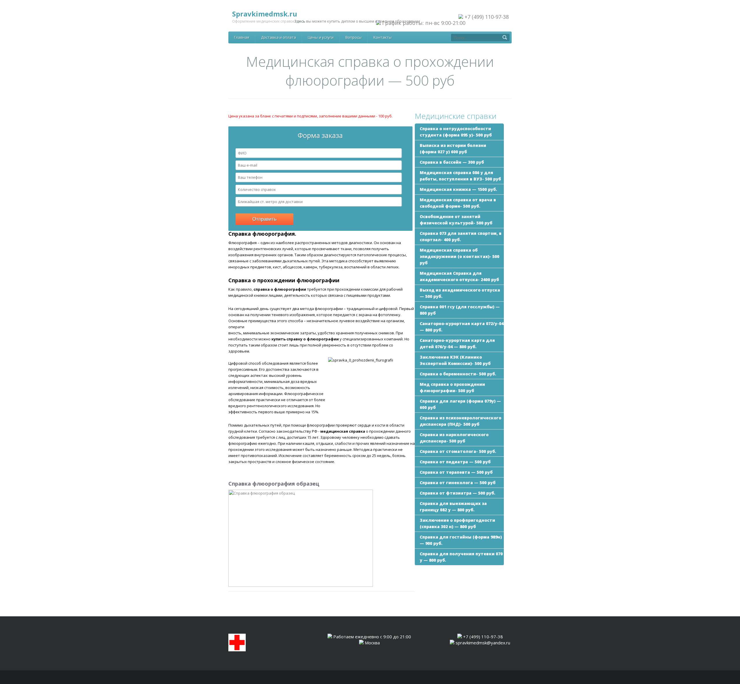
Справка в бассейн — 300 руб (452, 162)
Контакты (382, 37)
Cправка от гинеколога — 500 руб (457, 482)
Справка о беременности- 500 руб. (458, 374)
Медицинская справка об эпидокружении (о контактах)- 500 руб (459, 256)
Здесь (299, 21)
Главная (241, 37)
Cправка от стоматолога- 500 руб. (458, 451)
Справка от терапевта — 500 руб (456, 472)
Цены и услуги (321, 37)
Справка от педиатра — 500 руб (455, 461)
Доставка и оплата (278, 37)
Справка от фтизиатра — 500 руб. (457, 493)
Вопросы (353, 37)
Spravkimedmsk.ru (264, 14)
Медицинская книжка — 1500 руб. (458, 189)
